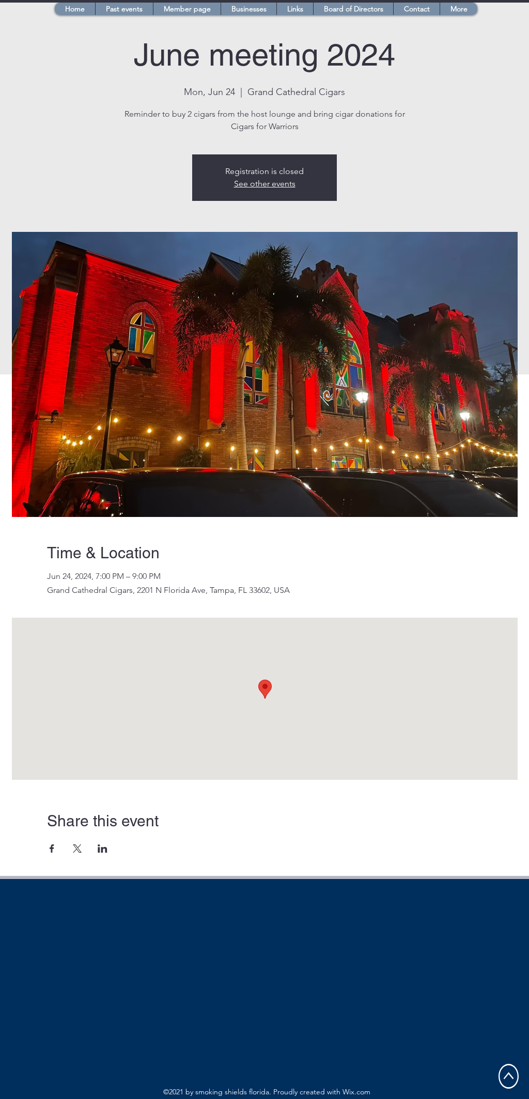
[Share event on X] (77, 848)
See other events (264, 184)
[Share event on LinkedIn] (102, 848)
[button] (187, 9)
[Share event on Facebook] (52, 848)
